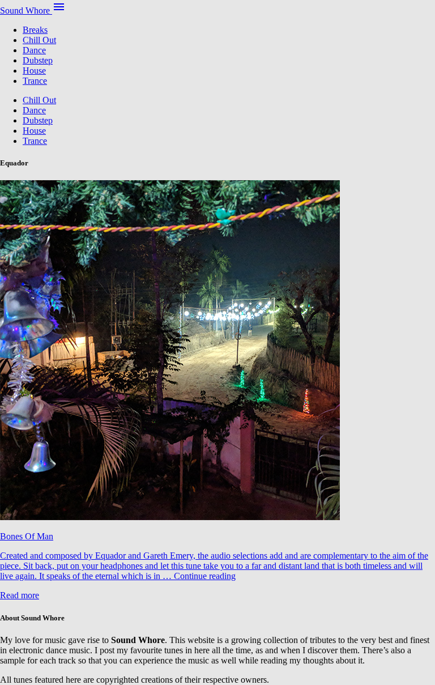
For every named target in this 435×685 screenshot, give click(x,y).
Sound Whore (26, 10)
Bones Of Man (26, 536)
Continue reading (205, 576)
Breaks (35, 30)
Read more (19, 595)
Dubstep (38, 60)
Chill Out (39, 40)
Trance (35, 81)
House (34, 70)
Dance (34, 50)
